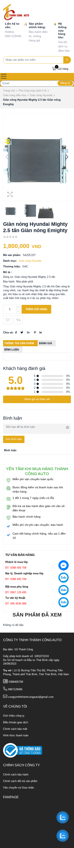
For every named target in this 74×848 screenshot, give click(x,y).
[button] (67, 157)
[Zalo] (63, 578)
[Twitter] (22, 332)
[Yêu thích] (7, 319)
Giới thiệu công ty (13, 715)
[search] (67, 60)
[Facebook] (16, 332)
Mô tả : (7, 272)
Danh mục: (10, 260)
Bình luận (11, 349)
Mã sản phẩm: (12, 255)
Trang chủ (9, 90)
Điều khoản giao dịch (15, 722)
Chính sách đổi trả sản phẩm (20, 781)
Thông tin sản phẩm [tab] (19, 343)
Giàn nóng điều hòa (14, 95)
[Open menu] (3, 76)
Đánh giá (45, 343)
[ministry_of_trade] (22, 750)
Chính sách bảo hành (15, 774)
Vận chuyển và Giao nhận (18, 787)
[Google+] (28, 332)
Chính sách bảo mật (15, 729)
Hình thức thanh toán (15, 735)
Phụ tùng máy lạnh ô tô (32, 90)
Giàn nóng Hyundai (41, 95)
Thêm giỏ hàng (36, 309)
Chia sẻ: (8, 332)
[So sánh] (18, 319)
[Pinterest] (35, 332)
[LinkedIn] (40, 332)
